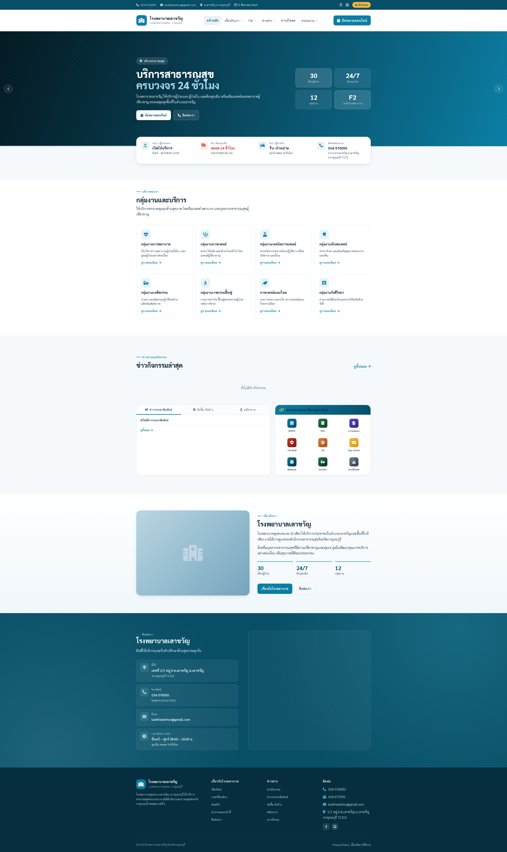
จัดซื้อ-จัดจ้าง (205, 409)
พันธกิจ (215, 804)
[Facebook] (340, 5)
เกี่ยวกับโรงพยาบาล (274, 589)
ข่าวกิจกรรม (273, 789)
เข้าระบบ (362, 5)
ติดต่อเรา (305, 589)
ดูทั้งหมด (360, 366)
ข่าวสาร (267, 20)
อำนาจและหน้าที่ (221, 812)
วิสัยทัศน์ (216, 789)
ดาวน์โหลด (288, 20)
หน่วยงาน (307, 20)
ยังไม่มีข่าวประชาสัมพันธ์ (154, 420)
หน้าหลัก (213, 20)
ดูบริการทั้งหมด (155, 115)
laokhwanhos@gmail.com (180, 5)
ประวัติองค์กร (219, 797)
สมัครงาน (250, 409)
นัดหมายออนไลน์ (354, 20)
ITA (250, 20)
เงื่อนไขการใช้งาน (361, 844)
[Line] (347, 5)
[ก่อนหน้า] (8, 88)
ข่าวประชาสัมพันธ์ (161, 409)
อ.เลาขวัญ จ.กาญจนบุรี (217, 5)
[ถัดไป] (498, 88)
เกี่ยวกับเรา (232, 20)
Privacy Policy (341, 844)
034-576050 (148, 5)
